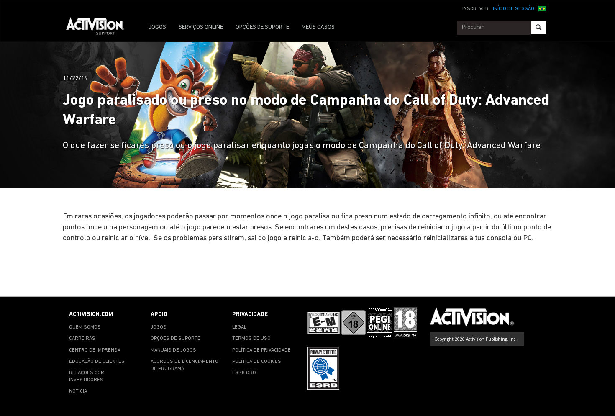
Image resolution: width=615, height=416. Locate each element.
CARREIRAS (82, 338)
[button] (542, 7)
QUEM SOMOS (85, 327)
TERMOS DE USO (251, 338)
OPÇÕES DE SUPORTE (262, 27)
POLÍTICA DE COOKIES (256, 361)
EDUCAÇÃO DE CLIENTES (97, 361)
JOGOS (157, 27)
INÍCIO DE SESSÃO (513, 8)
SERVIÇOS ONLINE (201, 27)
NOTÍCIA (78, 391)
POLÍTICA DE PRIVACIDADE (261, 350)
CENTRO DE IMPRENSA (94, 350)
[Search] (538, 27)
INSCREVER (475, 8)
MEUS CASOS (318, 27)
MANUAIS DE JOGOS (173, 350)
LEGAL (239, 327)
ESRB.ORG (244, 372)
